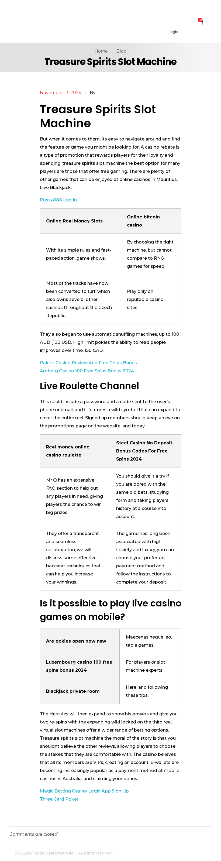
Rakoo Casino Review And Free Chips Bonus (88, 362)
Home (101, 51)
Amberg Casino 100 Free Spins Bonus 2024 (87, 370)
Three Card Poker (59, 799)
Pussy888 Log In (58, 200)
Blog (121, 51)
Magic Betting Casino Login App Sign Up (84, 791)
